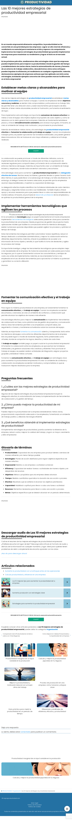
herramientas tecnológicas (22, 219)
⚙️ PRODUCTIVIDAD (36, 2)
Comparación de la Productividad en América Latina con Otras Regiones (17, 635)
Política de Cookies (35, 807)
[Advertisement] (36, 30)
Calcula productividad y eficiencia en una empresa (25, 575)
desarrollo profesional (44, 195)
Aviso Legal (34, 803)
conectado (25, 732)
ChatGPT (36, 151)
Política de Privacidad (34, 805)
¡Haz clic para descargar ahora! (14, 553)
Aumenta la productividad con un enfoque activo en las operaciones (32, 571)
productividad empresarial (40, 98)
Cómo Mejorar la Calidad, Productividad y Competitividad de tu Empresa (55, 635)
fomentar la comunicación (30, 331)
